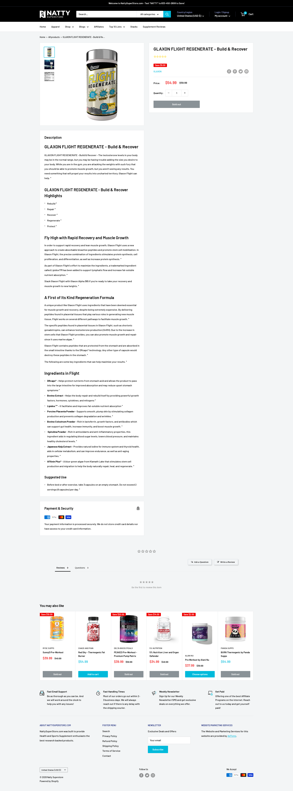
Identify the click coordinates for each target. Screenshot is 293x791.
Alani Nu (189, 655)
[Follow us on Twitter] (147, 775)
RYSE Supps (48, 648)
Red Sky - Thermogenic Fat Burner (91, 654)
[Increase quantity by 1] (185, 93)
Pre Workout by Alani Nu (197, 659)
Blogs (82, 26)
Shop (68, 26)
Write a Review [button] (227, 562)
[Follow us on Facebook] (141, 775)
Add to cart (93, 674)
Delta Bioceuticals (123, 648)
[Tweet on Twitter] (241, 71)
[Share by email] (246, 71)
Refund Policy (109, 741)
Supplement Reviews (154, 26)
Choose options (200, 674)
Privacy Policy (109, 736)
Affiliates (99, 26)
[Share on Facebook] (229, 71)
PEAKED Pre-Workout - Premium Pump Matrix (125, 654)
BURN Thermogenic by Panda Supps (235, 654)
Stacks (133, 26)
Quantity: (158, 93)
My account (221, 15)
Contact (106, 755)
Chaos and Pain (85, 648)
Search (106, 731)
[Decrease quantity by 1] (168, 93)
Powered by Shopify (49, 781)
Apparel (55, 26)
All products (54, 37)
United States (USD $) (51, 770)
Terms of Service (111, 750)
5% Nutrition (156, 648)
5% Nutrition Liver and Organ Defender (164, 654)
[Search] (167, 14)
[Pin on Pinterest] (235, 71)
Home (43, 26)
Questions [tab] (80, 567)
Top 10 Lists (115, 26)
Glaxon (157, 71)
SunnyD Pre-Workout (53, 652)
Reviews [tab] (60, 567)
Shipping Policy (110, 745)
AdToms (232, 735)
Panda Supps (227, 648)
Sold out (176, 104)
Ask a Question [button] (201, 562)
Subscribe (157, 749)
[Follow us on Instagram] (153, 775)
